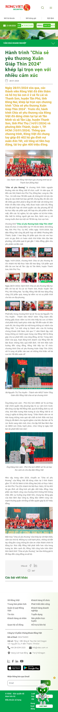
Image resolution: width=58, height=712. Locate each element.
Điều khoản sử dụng (13, 700)
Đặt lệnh (50, 18)
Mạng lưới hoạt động (19, 653)
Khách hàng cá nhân (16, 618)
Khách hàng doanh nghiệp (40, 609)
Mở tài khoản (9, 18)
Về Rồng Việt (13, 600)
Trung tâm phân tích (16, 604)
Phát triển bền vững (40, 604)
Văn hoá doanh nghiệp (14, 43)
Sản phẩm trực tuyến (38, 619)
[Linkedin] (34, 566)
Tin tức (10, 614)
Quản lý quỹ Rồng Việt (15, 609)
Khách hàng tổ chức (40, 600)
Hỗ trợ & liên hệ (38, 625)
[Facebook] (29, 566)
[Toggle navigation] (50, 7)
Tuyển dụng (36, 614)
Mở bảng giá (31, 18)
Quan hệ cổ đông (15, 625)
